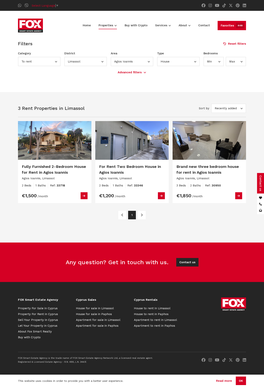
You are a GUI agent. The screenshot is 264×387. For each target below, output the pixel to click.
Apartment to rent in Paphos (154, 325)
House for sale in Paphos (94, 314)
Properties (106, 25)
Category (24, 53)
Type (160, 53)
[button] (39, 61)
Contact (204, 25)
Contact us (187, 262)
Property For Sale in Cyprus (38, 308)
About (183, 25)
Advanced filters (130, 72)
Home (87, 25)
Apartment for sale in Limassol (98, 320)
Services (161, 25)
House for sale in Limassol (95, 308)
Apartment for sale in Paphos (97, 325)
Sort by (204, 108)
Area (114, 53)
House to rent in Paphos (151, 314)
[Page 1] (122, 215)
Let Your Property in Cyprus (37, 325)
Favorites (232, 25)
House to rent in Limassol (152, 308)
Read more (224, 381)
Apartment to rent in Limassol (155, 320)
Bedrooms (211, 53)
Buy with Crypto (136, 25)
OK (241, 381)
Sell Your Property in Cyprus (38, 320)
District (69, 53)
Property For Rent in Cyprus (38, 314)
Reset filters (237, 43)
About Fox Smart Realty (35, 331)
